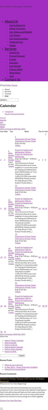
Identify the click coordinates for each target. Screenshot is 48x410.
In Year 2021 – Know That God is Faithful (21, 367)
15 (46, 208)
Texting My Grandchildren (15, 369)
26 (16, 283)
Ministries (14, 52)
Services (11, 49)
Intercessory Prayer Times (25, 141)
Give (11, 75)
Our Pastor (15, 35)
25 (9, 297)
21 (43, 257)
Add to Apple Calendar (14, 347)
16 (1, 257)
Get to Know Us (17, 25)
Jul (6, 129)
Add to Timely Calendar (14, 340)
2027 (23, 129)
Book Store (15, 72)
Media (12, 45)
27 (39, 306)
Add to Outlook (11, 345)
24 (5, 306)
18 (9, 248)
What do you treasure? (14, 365)
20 (39, 257)
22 (46, 257)
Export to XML (10, 351)
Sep (19, 129)
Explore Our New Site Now (10, 400)
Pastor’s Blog (15, 69)
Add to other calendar (13, 349)
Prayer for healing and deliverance (24, 155)
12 (16, 185)
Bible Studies (11, 158)
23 (1, 306)
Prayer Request (17, 55)
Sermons (13, 62)
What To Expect (17, 28)
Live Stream (15, 65)
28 (43, 306)
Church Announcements (14, 114)
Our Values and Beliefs (20, 31)
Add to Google (10, 343)
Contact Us (12, 79)
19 (16, 234)
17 (5, 257)
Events (12, 59)
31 (5, 332)
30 (1, 332)
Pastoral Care (16, 41)
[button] (4, 336)
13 (39, 208)
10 (5, 208)
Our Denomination (18, 38)
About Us (11, 21)
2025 (2, 129)
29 (46, 306)
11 (9, 200)
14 (43, 208)
